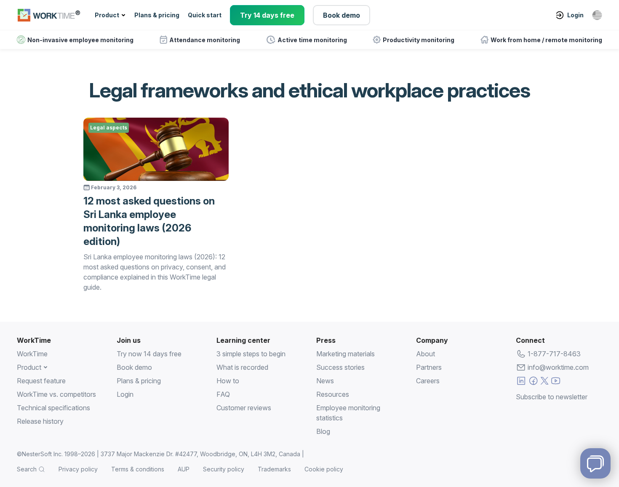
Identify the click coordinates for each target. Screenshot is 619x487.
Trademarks (274, 469)
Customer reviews (243, 408)
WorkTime (32, 354)
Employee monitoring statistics (348, 413)
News (325, 381)
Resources (332, 394)
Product (107, 15)
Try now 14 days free (149, 354)
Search (27, 469)
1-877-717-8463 (554, 354)
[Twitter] (544, 382)
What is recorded (242, 367)
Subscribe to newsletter (551, 397)
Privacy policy (78, 469)
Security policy (223, 469)
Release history (40, 421)
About (425, 354)
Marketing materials (345, 354)
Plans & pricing (156, 15)
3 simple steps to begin (250, 354)
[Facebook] (533, 382)
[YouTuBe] (555, 382)
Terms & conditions (137, 469)
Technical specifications (53, 408)
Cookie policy (323, 469)
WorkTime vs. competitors (56, 394)
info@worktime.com (558, 367)
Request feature (41, 381)
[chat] (595, 463)
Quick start (204, 15)
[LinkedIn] (521, 382)
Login (575, 15)
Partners (429, 367)
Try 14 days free (267, 15)
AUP (183, 469)
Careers (428, 381)
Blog (323, 431)
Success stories (340, 367)
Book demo (341, 15)
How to (227, 381)
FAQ (223, 394)
